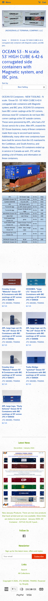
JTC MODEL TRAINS (28, 581)
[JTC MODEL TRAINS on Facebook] (24, 537)
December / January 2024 (24, 448)
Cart (44, 2)
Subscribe (39, 556)
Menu (8, 2)
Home (4, 40)
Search (24, 570)
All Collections (24, 573)
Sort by (5, 83)
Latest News (24, 443)
